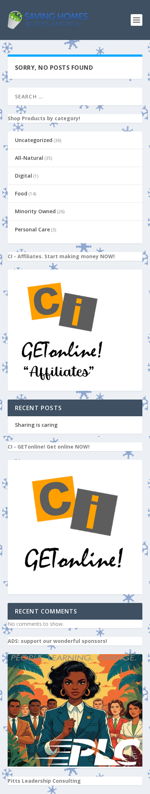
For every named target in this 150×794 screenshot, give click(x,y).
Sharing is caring (36, 424)
